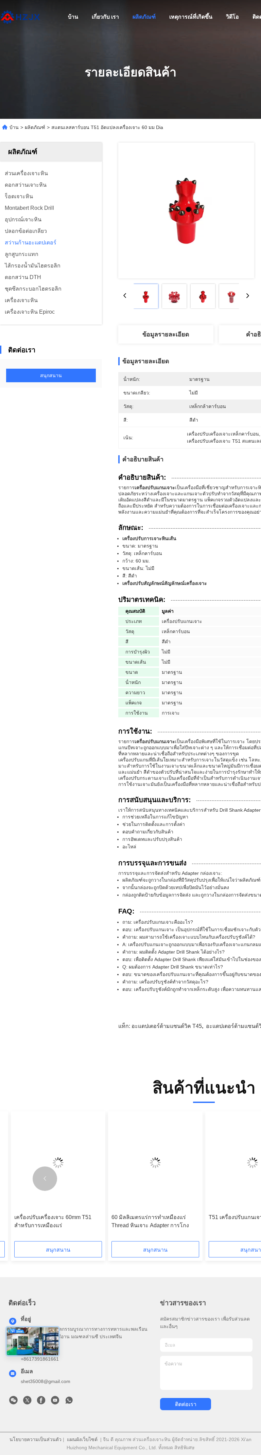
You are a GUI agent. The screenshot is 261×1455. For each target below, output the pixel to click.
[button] (45, 1178)
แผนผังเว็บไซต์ (82, 1439)
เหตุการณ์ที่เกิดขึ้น (190, 17)
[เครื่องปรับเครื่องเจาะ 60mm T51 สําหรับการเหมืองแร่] (58, 1163)
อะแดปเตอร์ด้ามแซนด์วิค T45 (167, 1026)
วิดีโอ (232, 17)
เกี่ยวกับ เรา (105, 17)
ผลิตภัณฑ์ (144, 17)
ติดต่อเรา (185, 1404)
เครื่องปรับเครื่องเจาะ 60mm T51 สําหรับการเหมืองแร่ (52, 1221)
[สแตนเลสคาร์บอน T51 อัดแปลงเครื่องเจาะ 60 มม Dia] (186, 210)
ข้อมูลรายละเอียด (165, 334)
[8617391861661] (69, 1402)
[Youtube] (55, 1402)
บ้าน (73, 17)
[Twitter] (27, 1402)
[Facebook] (41, 1402)
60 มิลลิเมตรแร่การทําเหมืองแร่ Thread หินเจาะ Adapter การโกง (150, 1221)
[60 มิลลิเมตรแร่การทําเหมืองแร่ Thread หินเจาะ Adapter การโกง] (155, 1163)
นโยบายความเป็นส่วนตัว (36, 1439)
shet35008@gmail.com (45, 1381)
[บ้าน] (20, 17)
